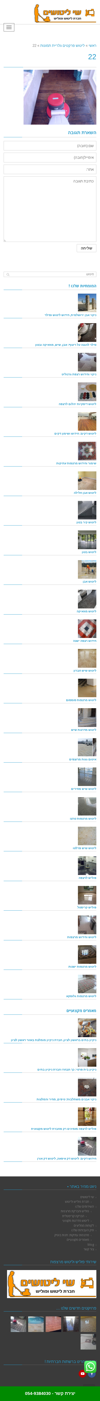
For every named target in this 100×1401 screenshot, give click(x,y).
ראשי (92, 45)
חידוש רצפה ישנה (84, 640)
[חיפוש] (8, 274)
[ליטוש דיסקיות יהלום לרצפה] (87, 391)
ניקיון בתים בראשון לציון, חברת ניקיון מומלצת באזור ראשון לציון (53, 1040)
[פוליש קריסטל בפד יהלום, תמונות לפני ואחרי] (71, 1324)
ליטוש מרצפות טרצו (83, 818)
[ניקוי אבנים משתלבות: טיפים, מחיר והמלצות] (87, 1087)
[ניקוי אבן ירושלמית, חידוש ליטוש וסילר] (87, 303)
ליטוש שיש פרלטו (84, 848)
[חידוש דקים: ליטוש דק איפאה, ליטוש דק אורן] (87, 1146)
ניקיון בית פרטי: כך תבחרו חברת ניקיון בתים (66, 1069)
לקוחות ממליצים (84, 1225)
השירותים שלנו (84, 1206)
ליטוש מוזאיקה (86, 611)
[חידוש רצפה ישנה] (87, 628)
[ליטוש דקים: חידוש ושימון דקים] (87, 421)
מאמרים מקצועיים (78, 1239)
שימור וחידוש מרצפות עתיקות (76, 463)
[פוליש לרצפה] (87, 865)
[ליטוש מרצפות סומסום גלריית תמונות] (88, 1342)
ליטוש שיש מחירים (83, 788)
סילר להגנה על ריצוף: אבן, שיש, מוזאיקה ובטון (65, 344)
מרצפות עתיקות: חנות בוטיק (71, 1235)
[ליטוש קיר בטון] (87, 510)
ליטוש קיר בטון (86, 522)
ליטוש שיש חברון (85, 670)
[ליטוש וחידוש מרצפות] (87, 924)
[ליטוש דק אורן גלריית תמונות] (18, 1324)
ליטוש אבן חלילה (85, 492)
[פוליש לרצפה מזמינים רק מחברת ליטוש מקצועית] (87, 1116)
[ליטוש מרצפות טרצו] (87, 806)
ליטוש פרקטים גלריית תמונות (62, 45)
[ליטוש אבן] (87, 569)
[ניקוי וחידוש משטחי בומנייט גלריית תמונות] (53, 1324)
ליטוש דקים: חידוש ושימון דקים (75, 433)
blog (91, 1244)
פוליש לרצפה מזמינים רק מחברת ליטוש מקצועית (63, 1128)
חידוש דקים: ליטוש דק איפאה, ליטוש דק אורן (66, 1158)
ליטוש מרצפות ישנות (82, 966)
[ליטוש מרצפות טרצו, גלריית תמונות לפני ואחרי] (88, 1324)
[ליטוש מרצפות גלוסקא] (87, 984)
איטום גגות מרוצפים (82, 759)
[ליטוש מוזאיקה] (87, 599)
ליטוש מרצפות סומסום (81, 700)
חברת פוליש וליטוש (77, 1201)
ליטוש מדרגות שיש (83, 729)
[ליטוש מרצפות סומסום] (87, 688)
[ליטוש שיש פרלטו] (87, 836)
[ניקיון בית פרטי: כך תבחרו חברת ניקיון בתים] (87, 1057)
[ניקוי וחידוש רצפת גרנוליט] (87, 362)
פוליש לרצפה (87, 877)
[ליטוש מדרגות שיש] (87, 717)
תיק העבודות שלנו (82, 1230)
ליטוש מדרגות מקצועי (75, 1220)
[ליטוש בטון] (87, 539)
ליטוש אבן (89, 581)
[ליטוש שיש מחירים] (87, 776)
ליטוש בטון (89, 552)
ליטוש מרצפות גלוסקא (81, 996)
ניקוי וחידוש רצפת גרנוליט (79, 374)
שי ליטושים (87, 1197)
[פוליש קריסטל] (87, 895)
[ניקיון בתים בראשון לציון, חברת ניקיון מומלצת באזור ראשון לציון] (87, 1027)
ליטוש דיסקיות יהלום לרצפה (77, 404)
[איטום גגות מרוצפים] (87, 747)
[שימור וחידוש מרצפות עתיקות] (87, 451)
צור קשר (88, 1249)
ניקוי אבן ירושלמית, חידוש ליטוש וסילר (70, 315)
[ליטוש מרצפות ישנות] (87, 954)
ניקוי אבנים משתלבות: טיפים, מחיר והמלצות (66, 1099)
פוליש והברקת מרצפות (75, 1211)
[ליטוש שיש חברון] (87, 658)
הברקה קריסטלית (73, 1216)
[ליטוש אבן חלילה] (87, 480)
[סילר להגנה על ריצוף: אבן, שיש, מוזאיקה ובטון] (87, 332)
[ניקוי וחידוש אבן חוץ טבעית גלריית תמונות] (36, 1324)
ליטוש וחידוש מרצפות (81, 937)
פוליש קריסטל (86, 907)
